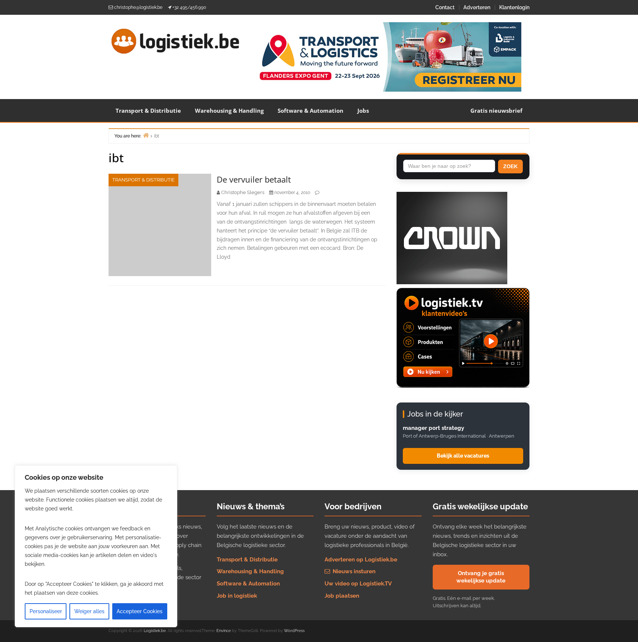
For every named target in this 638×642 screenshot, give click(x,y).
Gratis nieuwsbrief (496, 110)
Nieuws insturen (353, 571)
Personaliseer (46, 611)
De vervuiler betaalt (254, 179)
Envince (223, 630)
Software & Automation (310, 110)
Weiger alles (89, 611)
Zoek (510, 166)
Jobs (363, 110)
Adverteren (476, 7)
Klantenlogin (514, 7)
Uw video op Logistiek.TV (358, 583)
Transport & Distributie (148, 110)
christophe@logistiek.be (138, 7)
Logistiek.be (155, 630)
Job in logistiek (237, 595)
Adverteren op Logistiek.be (361, 559)
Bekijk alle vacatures (463, 456)
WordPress (294, 630)
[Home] (146, 135)
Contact (445, 7)
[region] (96, 546)
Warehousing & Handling (229, 110)
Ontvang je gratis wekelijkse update (480, 577)
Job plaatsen (342, 595)
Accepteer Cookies (139, 611)
